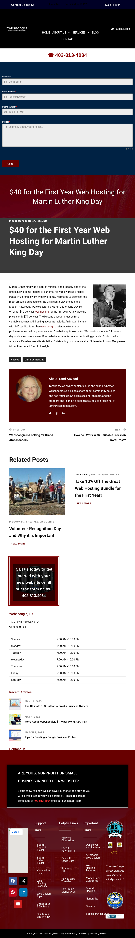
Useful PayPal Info (68, 849)
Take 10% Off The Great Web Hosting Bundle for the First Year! (98, 488)
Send (10, 163)
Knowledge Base (43, 872)
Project (6, 122)
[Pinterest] (13, 892)
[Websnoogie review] (115, 900)
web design (47, 326)
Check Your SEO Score (43, 905)
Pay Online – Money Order (68, 890)
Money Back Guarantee (93, 879)
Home (46, 32)
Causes (15, 359)
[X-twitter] (23, 881)
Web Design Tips (44, 895)
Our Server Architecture (93, 846)
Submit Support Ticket (41, 847)
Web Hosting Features (91, 868)
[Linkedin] (23, 892)
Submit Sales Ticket (41, 860)
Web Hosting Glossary (42, 883)
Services (79, 32)
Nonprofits (92, 898)
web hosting (42, 311)
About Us (59, 32)
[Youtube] (18, 904)
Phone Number (9, 107)
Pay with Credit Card (67, 860)
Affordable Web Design (93, 856)
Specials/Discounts (40, 521)
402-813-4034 (112, 4)
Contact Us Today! (22, 4)
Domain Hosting (90, 890)
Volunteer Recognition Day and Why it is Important (35, 532)
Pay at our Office (67, 870)
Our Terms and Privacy (44, 915)
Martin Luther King (34, 359)
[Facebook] (13, 881)
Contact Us (70, 39)
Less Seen (82, 474)
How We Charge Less (68, 839)
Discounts (16, 521)
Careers (90, 906)
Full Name (7, 76)
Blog (95, 32)
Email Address (9, 92)
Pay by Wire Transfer (68, 880)
